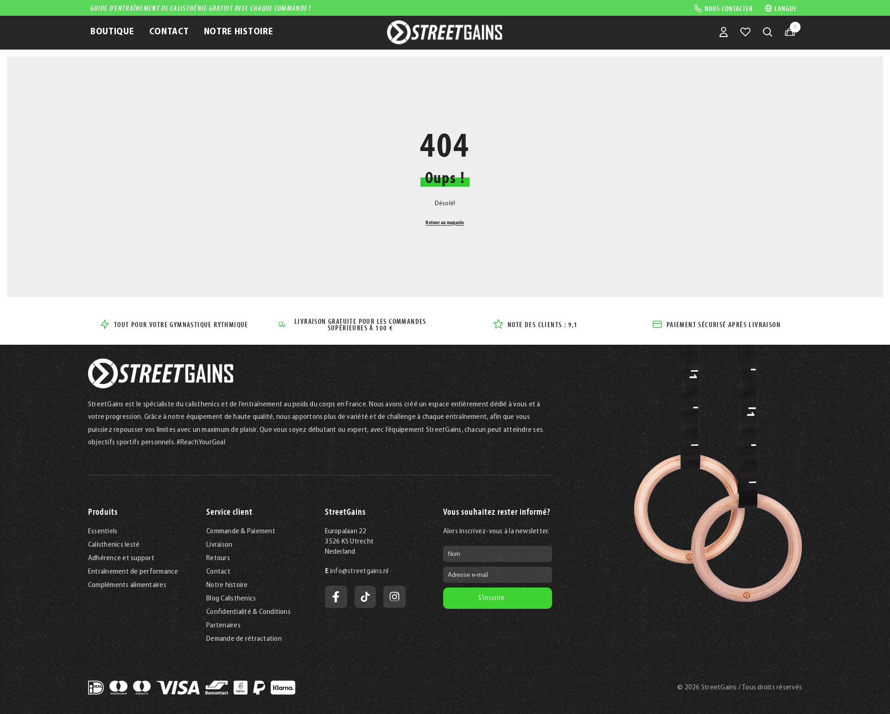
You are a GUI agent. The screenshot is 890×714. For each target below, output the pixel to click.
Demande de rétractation (244, 639)
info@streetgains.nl (359, 571)
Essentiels (102, 531)
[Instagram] (394, 597)
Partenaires (223, 625)
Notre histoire (227, 585)
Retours (218, 558)
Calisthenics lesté (114, 545)
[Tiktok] (365, 597)
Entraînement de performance (133, 571)
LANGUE (786, 8)
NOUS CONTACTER (729, 8)
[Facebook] (336, 597)
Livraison (219, 545)
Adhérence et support (121, 558)
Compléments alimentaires (127, 585)
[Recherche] (767, 32)
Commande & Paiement (240, 531)
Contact (218, 571)
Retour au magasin (445, 222)
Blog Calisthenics (231, 598)
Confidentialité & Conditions (248, 612)
